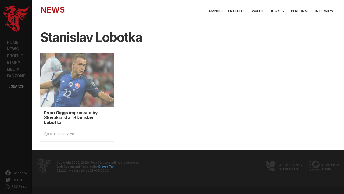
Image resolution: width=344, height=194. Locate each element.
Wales (257, 11)
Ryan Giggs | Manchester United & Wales (16, 18)
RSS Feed (18, 186)
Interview (324, 11)
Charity (277, 11)
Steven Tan (106, 166)
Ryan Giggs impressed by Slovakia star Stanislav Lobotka (71, 117)
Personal (300, 11)
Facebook (19, 173)
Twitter (17, 180)
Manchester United (227, 11)
